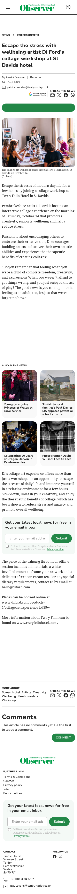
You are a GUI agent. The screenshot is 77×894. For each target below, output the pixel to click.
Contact (8, 781)
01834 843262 (24, 879)
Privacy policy (12, 785)
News (6, 35)
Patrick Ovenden (15, 77)
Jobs (6, 789)
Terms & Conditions (16, 777)
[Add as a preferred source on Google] (37, 94)
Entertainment (28, 35)
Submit (61, 538)
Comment (63, 738)
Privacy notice (55, 549)
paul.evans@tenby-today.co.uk (30, 886)
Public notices (12, 793)
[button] (8, 7)
